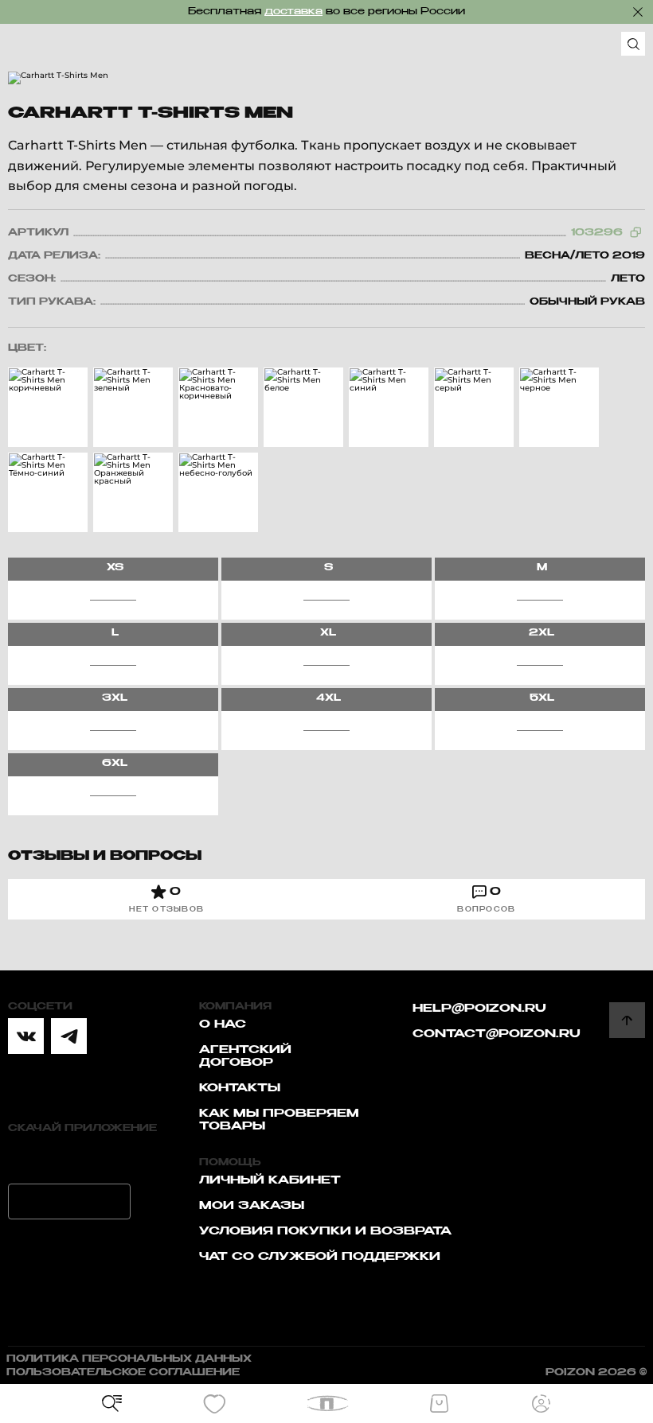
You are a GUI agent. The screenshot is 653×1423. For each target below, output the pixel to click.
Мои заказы (251, 1205)
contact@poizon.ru (497, 1034)
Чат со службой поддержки (319, 1256)
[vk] (26, 1036)
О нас (222, 1024)
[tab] (167, 899)
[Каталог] (112, 1404)
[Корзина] (439, 1404)
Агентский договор (245, 1056)
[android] (69, 1201)
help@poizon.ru (479, 1008)
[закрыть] (637, 12)
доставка (293, 12)
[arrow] (627, 1020)
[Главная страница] (327, 1403)
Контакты (239, 1088)
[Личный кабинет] (541, 1404)
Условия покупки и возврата (325, 1231)
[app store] (69, 1158)
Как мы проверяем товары (279, 1120)
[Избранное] (214, 1404)
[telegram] (69, 1036)
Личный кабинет (270, 1180)
